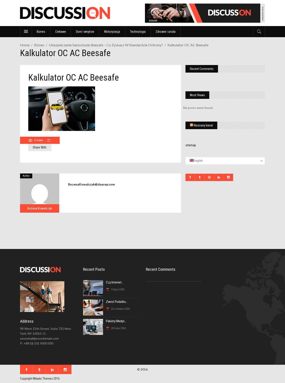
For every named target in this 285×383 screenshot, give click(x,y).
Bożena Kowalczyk (39, 208)
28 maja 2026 (118, 328)
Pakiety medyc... (116, 321)
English (198, 160)
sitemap (190, 145)
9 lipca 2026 (117, 289)
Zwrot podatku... (117, 302)
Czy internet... (115, 282)
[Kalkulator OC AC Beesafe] (39, 193)
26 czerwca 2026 (120, 308)
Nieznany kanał (203, 125)
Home (25, 45)
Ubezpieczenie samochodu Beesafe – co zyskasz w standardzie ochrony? (106, 45)
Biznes (39, 45)
